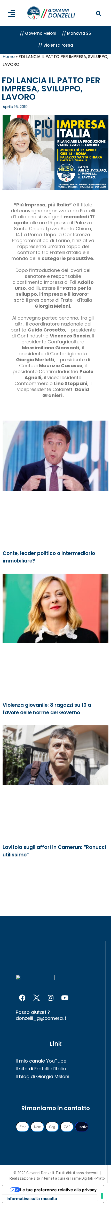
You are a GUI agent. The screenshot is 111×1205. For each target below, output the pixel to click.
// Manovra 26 (76, 33)
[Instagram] (50, 997)
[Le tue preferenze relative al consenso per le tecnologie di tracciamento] (102, 1196)
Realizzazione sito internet (32, 1178)
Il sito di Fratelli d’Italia (41, 1068)
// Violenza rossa (55, 45)
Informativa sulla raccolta (31, 1198)
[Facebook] (22, 997)
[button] (98, 14)
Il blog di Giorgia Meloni (42, 1076)
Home (9, 57)
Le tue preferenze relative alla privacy (58, 1189)
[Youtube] (64, 997)
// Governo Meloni (38, 33)
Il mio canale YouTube (41, 1061)
